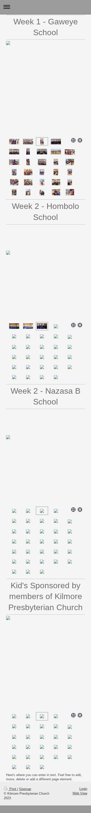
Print (12, 789)
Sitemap (25, 789)
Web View (80, 793)
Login (83, 789)
